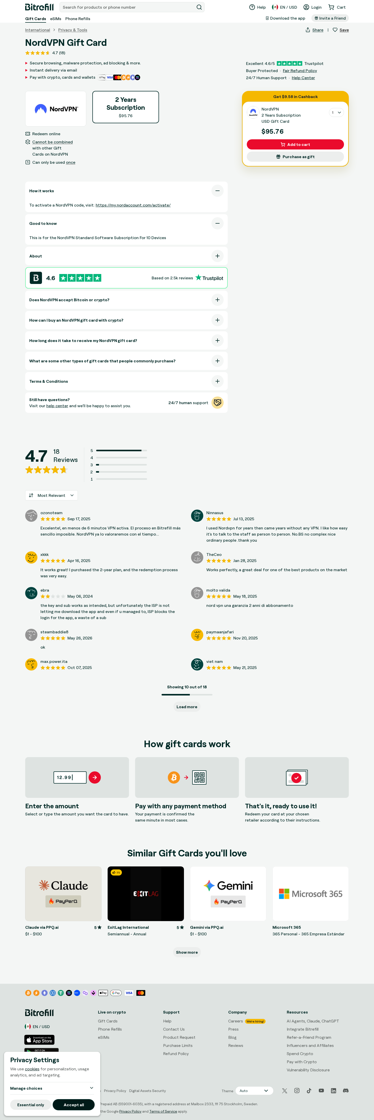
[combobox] (127, 7)
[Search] (199, 7)
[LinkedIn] (333, 1090)
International (37, 29)
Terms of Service (163, 1111)
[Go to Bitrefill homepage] (39, 7)
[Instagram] (297, 1090)
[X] (285, 1091)
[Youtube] (321, 1090)
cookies (32, 1069)
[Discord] (346, 1090)
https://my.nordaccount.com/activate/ (133, 205)
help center (57, 405)
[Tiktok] (309, 1090)
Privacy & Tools (72, 29)
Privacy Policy (130, 1111)
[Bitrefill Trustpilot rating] (80, 278)
